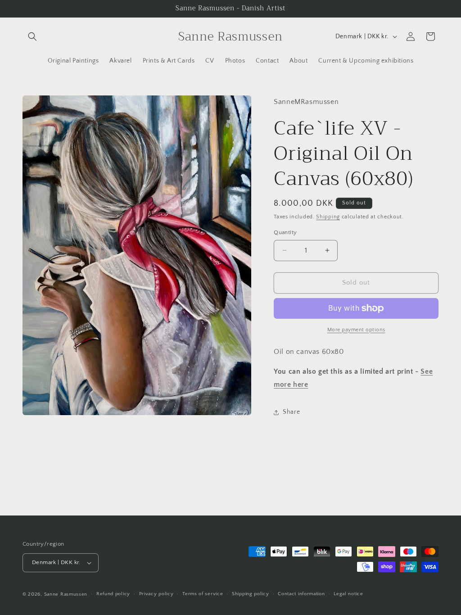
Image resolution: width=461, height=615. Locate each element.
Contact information (301, 594)
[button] (32, 36)
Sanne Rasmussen (66, 594)
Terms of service (202, 594)
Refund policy (113, 594)
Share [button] (291, 412)
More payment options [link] (356, 330)
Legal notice (348, 594)
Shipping (328, 217)
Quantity (285, 232)
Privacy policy (156, 594)
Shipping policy (250, 594)
